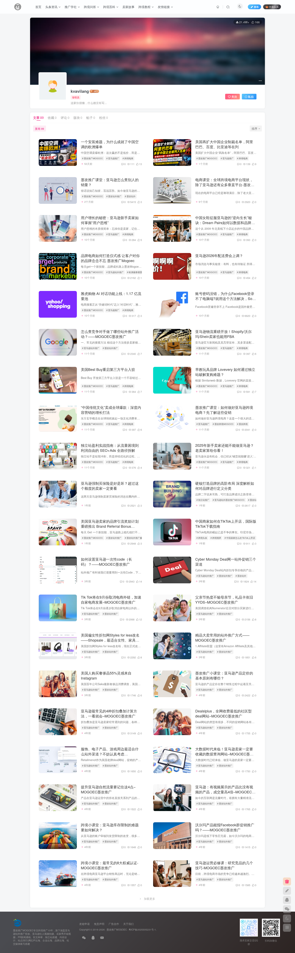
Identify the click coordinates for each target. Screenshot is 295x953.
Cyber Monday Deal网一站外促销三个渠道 (225, 561)
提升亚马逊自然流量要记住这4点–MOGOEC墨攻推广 (108, 789)
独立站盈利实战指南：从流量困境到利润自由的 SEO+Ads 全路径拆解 (110, 448)
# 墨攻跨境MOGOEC (223, 423)
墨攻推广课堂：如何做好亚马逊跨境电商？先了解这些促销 (224, 410)
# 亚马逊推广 (112, 158)
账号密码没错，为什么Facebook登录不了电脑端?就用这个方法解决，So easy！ (224, 298)
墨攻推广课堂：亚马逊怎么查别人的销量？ (110, 182)
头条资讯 (51, 7)
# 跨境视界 (216, 537)
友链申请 (84, 924)
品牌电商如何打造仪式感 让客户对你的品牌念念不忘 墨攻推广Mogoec (110, 258)
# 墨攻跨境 (242, 423)
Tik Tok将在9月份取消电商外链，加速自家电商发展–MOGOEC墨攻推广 (111, 599)
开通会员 (274, 6)
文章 (38, 117)
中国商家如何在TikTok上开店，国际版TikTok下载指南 (225, 523)
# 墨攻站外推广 (113, 196)
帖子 (90, 117)
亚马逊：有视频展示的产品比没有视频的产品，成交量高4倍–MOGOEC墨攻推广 (225, 791)
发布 (39, 129)
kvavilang (80, 91)
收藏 (52, 117)
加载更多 (149, 899)
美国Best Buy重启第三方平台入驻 (108, 369)
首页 (38, 7)
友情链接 (164, 7)
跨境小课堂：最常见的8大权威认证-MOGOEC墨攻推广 (109, 865)
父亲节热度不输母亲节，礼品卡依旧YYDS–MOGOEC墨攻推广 (224, 599)
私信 (251, 97)
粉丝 (103, 117)
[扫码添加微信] (287, 909)
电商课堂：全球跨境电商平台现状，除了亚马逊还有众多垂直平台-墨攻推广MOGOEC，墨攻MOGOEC (224, 184)
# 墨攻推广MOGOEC (92, 158)
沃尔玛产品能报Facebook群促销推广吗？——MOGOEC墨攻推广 (224, 827)
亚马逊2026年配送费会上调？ (219, 255)
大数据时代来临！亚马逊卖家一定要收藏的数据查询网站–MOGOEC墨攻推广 (224, 753)
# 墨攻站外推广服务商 (135, 537)
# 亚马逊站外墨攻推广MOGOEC (229, 499)
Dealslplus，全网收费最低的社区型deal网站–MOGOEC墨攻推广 (223, 713)
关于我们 (128, 924)
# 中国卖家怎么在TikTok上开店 (240, 537)
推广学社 (71, 7)
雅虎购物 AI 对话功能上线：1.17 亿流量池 (111, 296)
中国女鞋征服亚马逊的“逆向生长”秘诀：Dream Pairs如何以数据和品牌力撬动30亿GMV (225, 222)
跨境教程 (144, 7)
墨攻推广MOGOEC (117, 929)
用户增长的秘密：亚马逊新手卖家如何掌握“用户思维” (110, 220)
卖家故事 (128, 7)
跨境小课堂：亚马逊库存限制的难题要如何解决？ (110, 827)
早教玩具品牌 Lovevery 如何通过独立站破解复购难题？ (225, 372)
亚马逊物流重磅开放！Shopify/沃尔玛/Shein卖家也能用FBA (223, 334)
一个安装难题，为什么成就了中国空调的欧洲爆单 (110, 144)
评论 (65, 117)
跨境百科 (109, 7)
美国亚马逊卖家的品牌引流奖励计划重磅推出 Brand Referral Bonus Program (110, 526)
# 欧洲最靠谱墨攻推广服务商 (141, 272)
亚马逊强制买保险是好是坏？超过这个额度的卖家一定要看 (110, 486)
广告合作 (114, 924)
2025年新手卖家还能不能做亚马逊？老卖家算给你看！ (224, 448)
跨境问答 (90, 7)
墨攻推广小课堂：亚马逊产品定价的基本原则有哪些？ (224, 675)
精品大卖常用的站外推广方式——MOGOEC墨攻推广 (222, 637)
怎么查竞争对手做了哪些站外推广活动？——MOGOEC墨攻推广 (110, 334)
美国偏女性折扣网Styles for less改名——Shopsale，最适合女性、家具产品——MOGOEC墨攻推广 (110, 640)
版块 (77, 117)
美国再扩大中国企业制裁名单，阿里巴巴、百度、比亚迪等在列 (224, 144)
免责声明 (99, 924)
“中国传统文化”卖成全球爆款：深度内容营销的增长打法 (111, 410)
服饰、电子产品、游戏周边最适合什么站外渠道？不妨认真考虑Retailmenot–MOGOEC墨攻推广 (110, 753)
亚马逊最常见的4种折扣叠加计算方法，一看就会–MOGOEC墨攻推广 (109, 713)
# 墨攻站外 (130, 196)
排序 (254, 129)
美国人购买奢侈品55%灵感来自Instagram (106, 675)
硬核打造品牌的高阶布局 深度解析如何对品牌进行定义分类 (224, 486)
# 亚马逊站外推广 (115, 272)
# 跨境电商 (128, 158)
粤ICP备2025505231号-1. (143, 929)
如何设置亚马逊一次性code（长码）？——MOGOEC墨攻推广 (106, 561)
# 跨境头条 (201, 537)
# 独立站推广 (202, 499)
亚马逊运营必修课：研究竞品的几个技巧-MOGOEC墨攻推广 (224, 865)
